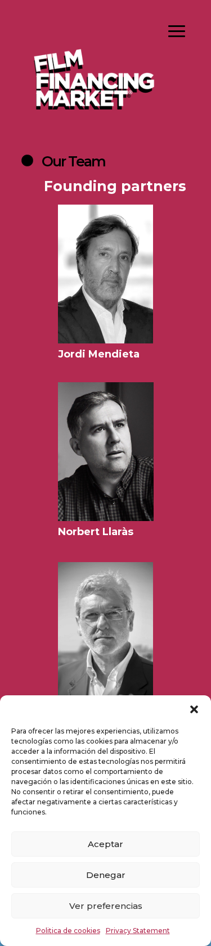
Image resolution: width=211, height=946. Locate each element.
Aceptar (105, 844)
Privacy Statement (138, 930)
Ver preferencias (105, 905)
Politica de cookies (68, 930)
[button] (194, 709)
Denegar (105, 875)
